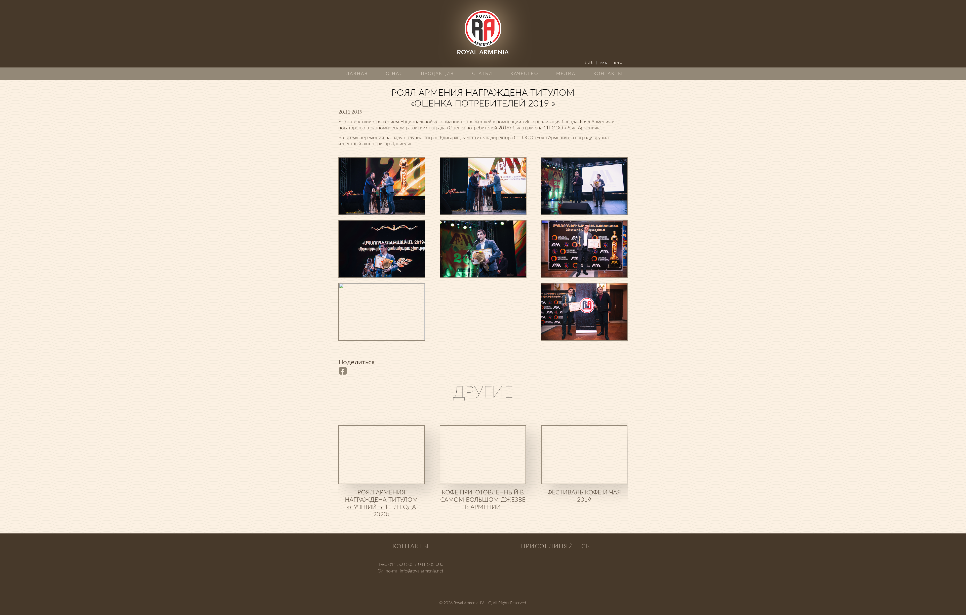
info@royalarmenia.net (421, 571)
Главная (355, 73)
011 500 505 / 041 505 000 (415, 564)
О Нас (394, 73)
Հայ (588, 62)
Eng (618, 62)
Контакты (608, 73)
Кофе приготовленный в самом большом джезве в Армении (483, 500)
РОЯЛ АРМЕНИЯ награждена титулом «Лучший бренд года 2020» (381, 504)
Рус (604, 62)
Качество (524, 73)
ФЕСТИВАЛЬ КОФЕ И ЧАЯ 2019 (584, 496)
